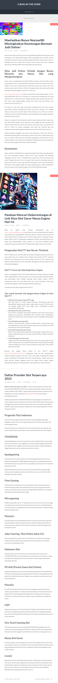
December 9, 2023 (10, 382)
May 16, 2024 (8, 50)
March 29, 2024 (9, 225)
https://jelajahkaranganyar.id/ (13, 94)
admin (16, 50)
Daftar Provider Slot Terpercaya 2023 (25, 376)
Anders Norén (45, 679)
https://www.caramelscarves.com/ (15, 353)
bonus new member (31, 393)
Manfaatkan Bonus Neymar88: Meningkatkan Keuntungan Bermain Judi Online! (28, 43)
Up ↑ (52, 679)
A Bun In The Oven (29, 4)
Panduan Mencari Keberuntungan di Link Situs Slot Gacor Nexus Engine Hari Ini (28, 218)
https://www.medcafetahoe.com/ (14, 232)
